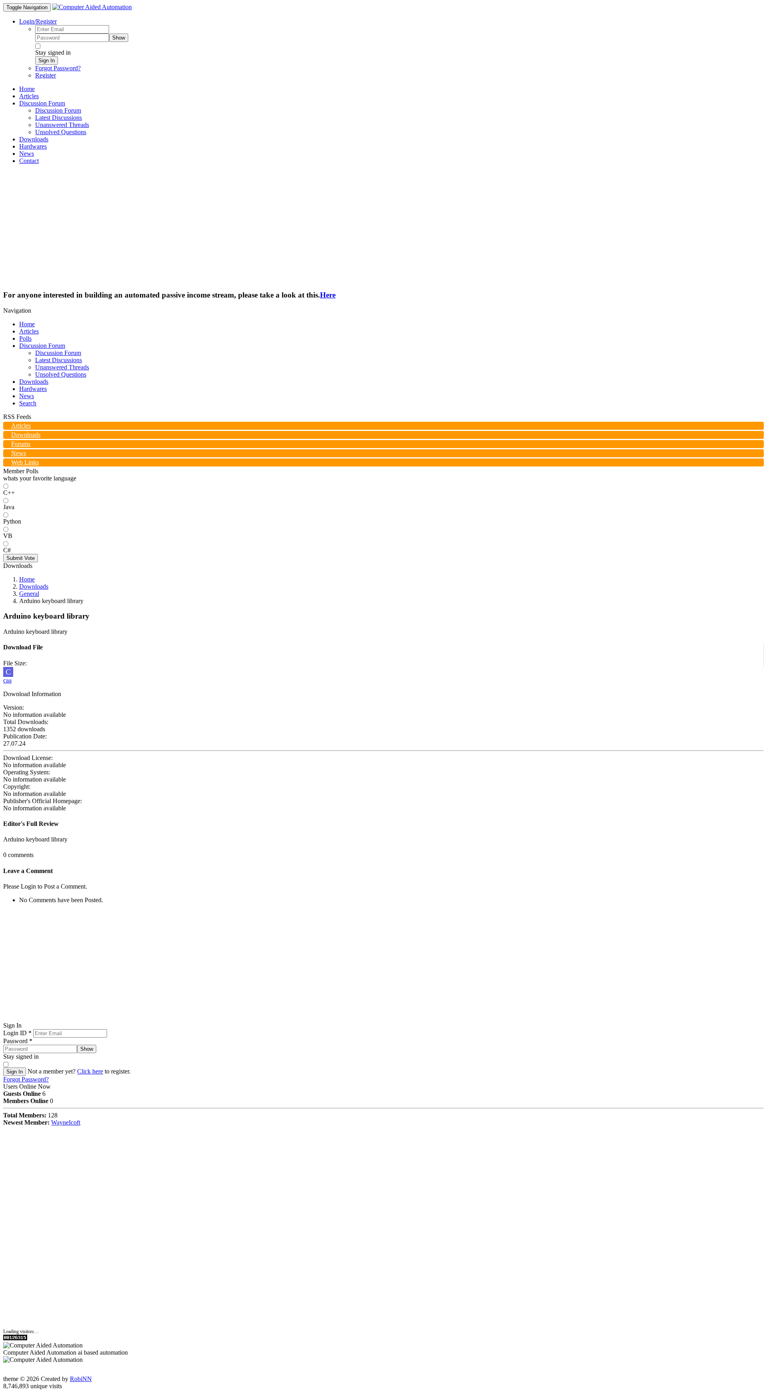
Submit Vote (20, 558)
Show (118, 38)
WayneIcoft (65, 1122)
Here (328, 295)
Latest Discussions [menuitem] (58, 117)
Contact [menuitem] (29, 160)
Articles (29, 331)
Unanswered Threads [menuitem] (62, 124)
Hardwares (33, 388)
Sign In (46, 60)
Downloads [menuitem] (33, 139)
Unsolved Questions (60, 374)
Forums (20, 444)
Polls (25, 338)
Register (45, 75)
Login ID (17, 1033)
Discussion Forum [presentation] (42, 103)
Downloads (33, 381)
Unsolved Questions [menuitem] (60, 132)
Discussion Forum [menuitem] (58, 110)
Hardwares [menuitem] (33, 146)
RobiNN (81, 1378)
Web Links (25, 462)
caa (7, 680)
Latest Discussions (58, 360)
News (26, 396)
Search (27, 403)
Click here (90, 1071)
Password (17, 1041)
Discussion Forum (42, 345)
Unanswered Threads (62, 367)
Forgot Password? (58, 68)
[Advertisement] (383, 227)
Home (27, 324)
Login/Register (38, 21)
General (29, 593)
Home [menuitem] (27, 88)
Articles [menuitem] (29, 96)
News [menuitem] (26, 153)
